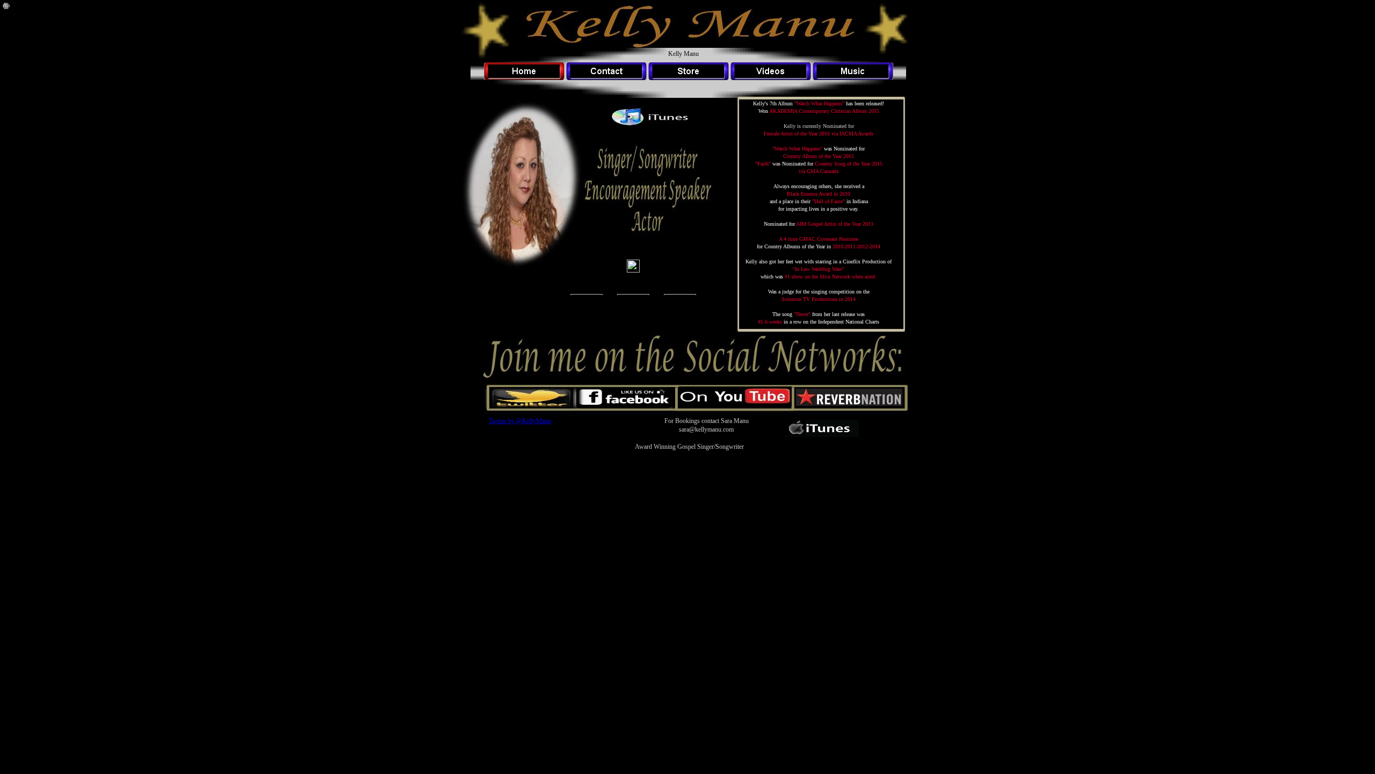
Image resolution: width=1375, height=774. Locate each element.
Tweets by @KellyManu (520, 421)
